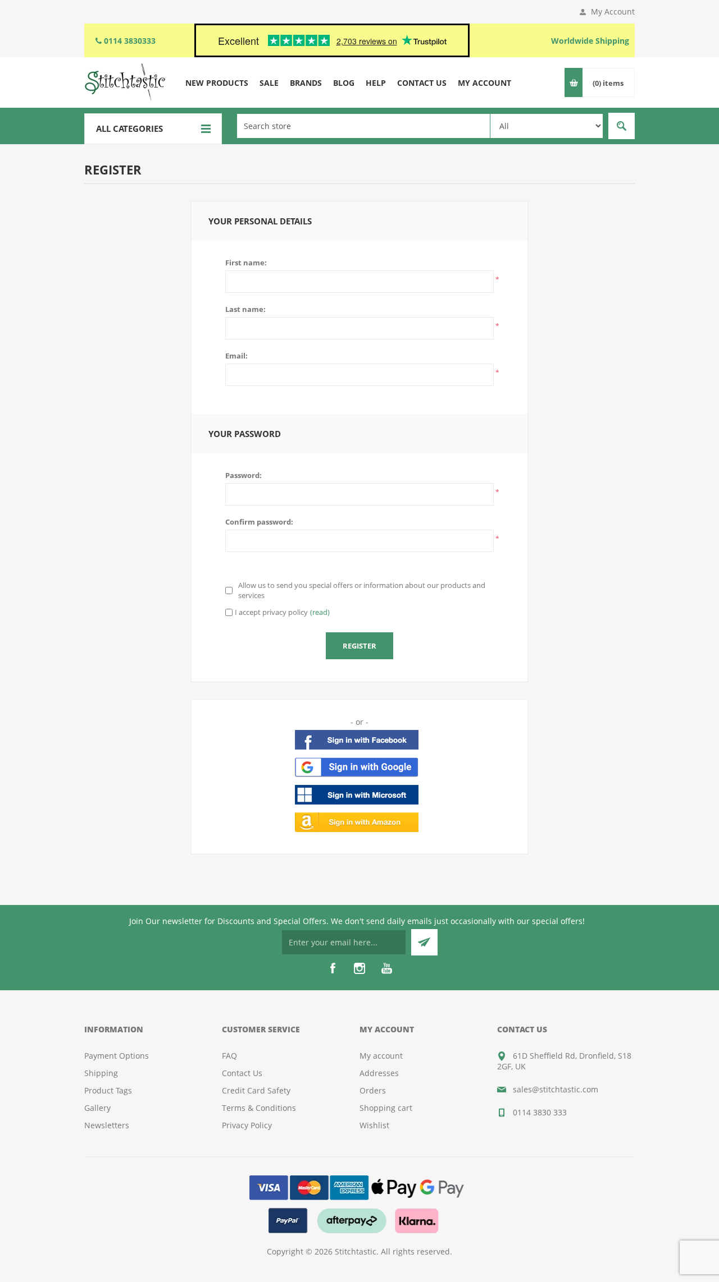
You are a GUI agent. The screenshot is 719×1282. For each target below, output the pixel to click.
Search (621, 126)
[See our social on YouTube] (386, 968)
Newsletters (106, 1125)
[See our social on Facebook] (333, 968)
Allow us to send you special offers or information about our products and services (361, 590)
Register (359, 646)
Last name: (245, 309)
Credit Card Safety (256, 1090)
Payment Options (116, 1055)
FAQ (229, 1055)
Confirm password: (259, 522)
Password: (243, 475)
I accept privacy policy (271, 612)
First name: (246, 263)
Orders (373, 1090)
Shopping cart (386, 1107)
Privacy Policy (247, 1125)
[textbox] (363, 126)
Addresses (379, 1073)
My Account (613, 11)
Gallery (97, 1107)
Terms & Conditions (259, 1107)
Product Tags (108, 1090)
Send (424, 942)
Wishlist (374, 1125)
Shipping (101, 1073)
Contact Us (242, 1073)
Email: (236, 356)
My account (381, 1055)
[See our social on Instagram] (359, 968)
